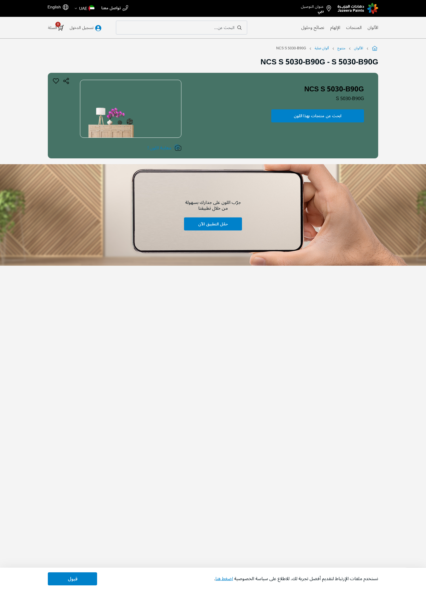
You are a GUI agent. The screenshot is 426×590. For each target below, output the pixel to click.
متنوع (341, 48)
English (54, 7)
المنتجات (354, 27)
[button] (84, 8)
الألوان (372, 27)
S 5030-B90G (350, 99)
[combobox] (181, 28)
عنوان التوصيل (312, 8)
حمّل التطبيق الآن (213, 224)
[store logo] (358, 8)
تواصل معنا (111, 8)
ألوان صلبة (322, 48)
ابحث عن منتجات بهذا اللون (317, 116)
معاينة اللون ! (159, 148)
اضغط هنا (224, 579)
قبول (72, 579)
